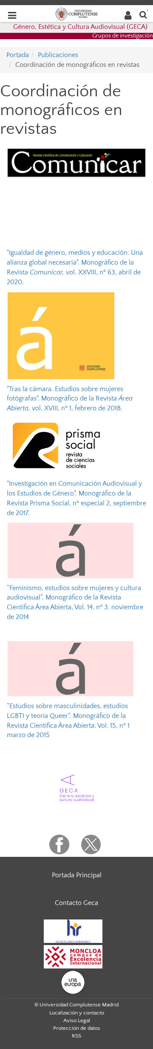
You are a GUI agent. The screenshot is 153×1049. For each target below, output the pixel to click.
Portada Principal (77, 875)
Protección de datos (76, 1028)
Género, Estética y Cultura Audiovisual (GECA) (80, 27)
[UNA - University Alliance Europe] (73, 982)
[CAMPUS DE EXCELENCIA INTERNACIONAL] (73, 956)
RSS (76, 1036)
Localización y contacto (76, 1013)
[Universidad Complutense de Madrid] (76, 13)
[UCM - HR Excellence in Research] (73, 930)
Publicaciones (58, 55)
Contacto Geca (76, 903)
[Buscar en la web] (143, 14)
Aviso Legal (76, 1020)
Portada (17, 55)
